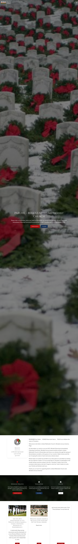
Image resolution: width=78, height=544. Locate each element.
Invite (61, 493)
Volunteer (44, 226)
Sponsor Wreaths (35, 226)
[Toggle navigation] (76, 3)
